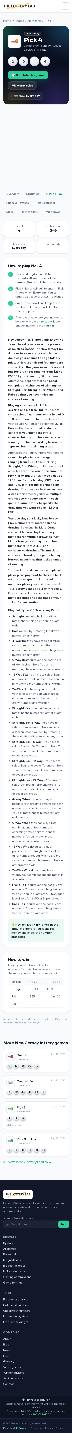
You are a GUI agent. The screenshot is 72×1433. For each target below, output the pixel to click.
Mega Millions (12, 1260)
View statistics (22, 85)
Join (63, 1224)
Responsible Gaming (15, 1428)
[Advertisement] (36, 147)
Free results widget (15, 1322)
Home (7, 21)
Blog (6, 1344)
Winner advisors (13, 1372)
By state (8, 1243)
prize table (44, 321)
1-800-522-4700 (40, 1414)
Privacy (49, 1428)
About (7, 1339)
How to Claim (30, 212)
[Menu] (65, 6)
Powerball (9, 1254)
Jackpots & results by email (18, 1218)
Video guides (12, 1367)
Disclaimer (37, 1428)
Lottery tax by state (15, 1316)
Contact (8, 1384)
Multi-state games (15, 1271)
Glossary (8, 1361)
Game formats (12, 1282)
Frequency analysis (15, 1299)
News (6, 1350)
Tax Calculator (45, 203)
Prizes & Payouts (17, 203)
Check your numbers (16, 1310)
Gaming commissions (17, 1277)
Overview (12, 194)
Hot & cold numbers (16, 1305)
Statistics (32, 194)
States (19, 21)
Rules (10, 212)
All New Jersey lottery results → (27, 1162)
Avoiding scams (13, 1378)
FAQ (6, 1356)
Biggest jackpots (14, 1265)
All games (9, 1249)
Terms (59, 1428)
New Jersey (35, 21)
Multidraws (53, 212)
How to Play (54, 194)
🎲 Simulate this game (28, 75)
